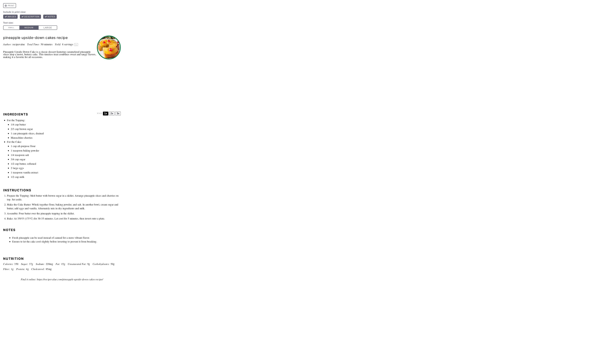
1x (105, 113)
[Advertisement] (62, 84)
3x (118, 113)
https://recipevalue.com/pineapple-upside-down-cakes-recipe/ (70, 279)
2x (111, 113)
